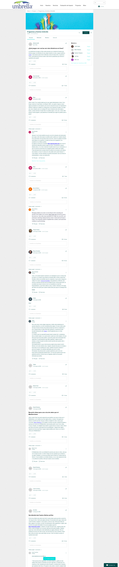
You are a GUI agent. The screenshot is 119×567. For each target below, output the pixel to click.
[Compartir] (66, 43)
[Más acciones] (66, 132)
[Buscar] (79, 32)
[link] (31, 37)
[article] (47, 56)
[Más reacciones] (34, 61)
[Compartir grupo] (91, 32)
